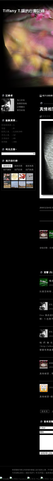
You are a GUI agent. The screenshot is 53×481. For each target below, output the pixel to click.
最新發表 (7, 166)
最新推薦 (29, 166)
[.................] (7, 176)
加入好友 (21, 100)
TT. (2, 113)
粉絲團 (6, 479)
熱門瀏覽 (7, 169)
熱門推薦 (29, 169)
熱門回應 (18, 169)
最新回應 (18, 166)
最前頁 (45, 411)
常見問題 (40, 473)
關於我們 (30, 473)
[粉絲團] (1, 478)
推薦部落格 (22, 103)
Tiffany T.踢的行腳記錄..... (27, 11)
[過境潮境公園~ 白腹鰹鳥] (29, 176)
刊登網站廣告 (18, 473)
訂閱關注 (21, 107)
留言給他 (21, 110)
